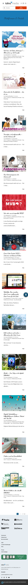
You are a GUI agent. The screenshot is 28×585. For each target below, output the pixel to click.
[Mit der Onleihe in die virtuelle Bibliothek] (14, 479)
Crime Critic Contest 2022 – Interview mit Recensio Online (14, 239)
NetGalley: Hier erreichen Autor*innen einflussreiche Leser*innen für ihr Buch (14, 277)
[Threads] (6, 577)
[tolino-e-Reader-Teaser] (14, 555)
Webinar (21, 423)
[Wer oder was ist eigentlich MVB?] (14, 202)
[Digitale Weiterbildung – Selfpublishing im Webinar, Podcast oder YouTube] (14, 403)
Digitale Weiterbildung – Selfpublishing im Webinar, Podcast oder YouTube (14, 399)
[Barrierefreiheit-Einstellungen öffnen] (26, 294)
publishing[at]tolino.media (6, 574)
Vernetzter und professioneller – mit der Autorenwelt (14, 120)
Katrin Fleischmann (10, 257)
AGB (2, 542)
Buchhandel (6, 218)
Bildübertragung (7, 57)
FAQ (2, 546)
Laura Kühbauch (9, 337)
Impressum (3, 535)
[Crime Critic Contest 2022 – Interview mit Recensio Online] (14, 242)
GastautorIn (8, 54)
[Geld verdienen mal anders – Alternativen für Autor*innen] (14, 322)
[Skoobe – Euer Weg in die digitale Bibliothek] (14, 362)
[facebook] (1, 577)
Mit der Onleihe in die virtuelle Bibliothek (14, 477)
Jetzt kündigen (4, 551)
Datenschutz (4, 537)
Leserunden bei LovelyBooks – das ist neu (14, 78)
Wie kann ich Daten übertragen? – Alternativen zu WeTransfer (14, 36)
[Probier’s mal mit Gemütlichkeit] (14, 445)
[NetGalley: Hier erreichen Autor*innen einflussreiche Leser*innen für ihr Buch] (14, 281)
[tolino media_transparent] (12, 2)
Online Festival (16, 423)
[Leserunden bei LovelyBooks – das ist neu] (14, 81)
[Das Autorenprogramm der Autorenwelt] (14, 164)
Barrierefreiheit (4, 539)
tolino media (18, 57)
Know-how (13, 57)
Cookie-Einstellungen (5, 544)
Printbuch (15, 141)
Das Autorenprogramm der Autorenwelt (14, 161)
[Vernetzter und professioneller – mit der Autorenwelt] (14, 123)
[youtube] (8, 577)
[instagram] (4, 577)
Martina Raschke (9, 96)
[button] (2, 582)
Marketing (6, 98)
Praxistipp (10, 141)
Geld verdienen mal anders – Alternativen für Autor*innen (14, 319)
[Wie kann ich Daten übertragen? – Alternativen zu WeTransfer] (14, 40)
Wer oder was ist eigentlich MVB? (14, 200)
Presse (2, 549)
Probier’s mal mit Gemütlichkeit (14, 443)
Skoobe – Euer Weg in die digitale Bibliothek (14, 359)
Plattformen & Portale (16, 56)
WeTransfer (6, 58)
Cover (5, 497)
